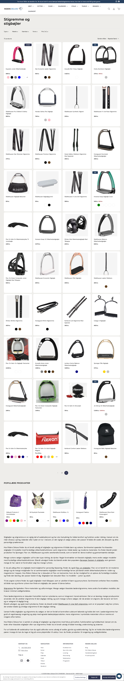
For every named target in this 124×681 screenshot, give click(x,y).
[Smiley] (30, 520)
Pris (44, 31)
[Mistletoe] (56, 520)
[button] (119, 676)
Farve (34, 31)
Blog (86, 647)
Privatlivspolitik (90, 655)
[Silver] (108, 371)
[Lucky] (41, 520)
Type (5, 31)
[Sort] (12, 77)
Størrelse (24, 31)
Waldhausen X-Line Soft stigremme (73, 604)
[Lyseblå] (79, 523)
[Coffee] (106, 456)
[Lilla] (12, 456)
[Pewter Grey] (113, 205)
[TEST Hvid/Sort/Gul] (16, 371)
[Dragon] (33, 520)
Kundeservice (67, 647)
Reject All (94, 677)
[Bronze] (45, 371)
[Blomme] (19, 456)
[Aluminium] (106, 414)
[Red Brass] (109, 205)
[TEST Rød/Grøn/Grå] (20, 371)
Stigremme (8, 588)
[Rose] (49, 120)
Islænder (62, 6)
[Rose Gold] (104, 371)
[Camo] (44, 520)
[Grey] (67, 520)
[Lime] (17, 520)
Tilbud (84, 6)
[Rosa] (21, 520)
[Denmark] (37, 456)
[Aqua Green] (98, 205)
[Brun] (49, 77)
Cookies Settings (80, 677)
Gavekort (32, 11)
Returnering (66, 655)
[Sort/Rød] (41, 456)
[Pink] (8, 77)
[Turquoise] (63, 520)
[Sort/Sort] (106, 520)
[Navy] (76, 371)
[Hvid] (45, 205)
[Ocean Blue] (102, 205)
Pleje (50, 6)
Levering (65, 653)
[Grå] (15, 77)
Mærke (14, 31)
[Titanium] (41, 371)
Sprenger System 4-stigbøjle (92, 560)
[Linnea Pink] (60, 520)
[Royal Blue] (19, 77)
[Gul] (10, 520)
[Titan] (76, 77)
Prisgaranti (66, 661)
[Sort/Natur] (110, 520)
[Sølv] (106, 77)
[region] (62, 677)
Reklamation (67, 658)
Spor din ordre (67, 650)
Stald (73, 6)
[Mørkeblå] (23, 456)
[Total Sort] (23, 77)
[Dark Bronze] (106, 205)
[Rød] (14, 520)
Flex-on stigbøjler (83, 568)
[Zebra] (37, 520)
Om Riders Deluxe (90, 650)
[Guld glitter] (52, 456)
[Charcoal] (49, 371)
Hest (30, 6)
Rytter (40, 6)
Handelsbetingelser (91, 653)
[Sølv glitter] (48, 456)
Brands (96, 6)
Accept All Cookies (109, 677)
